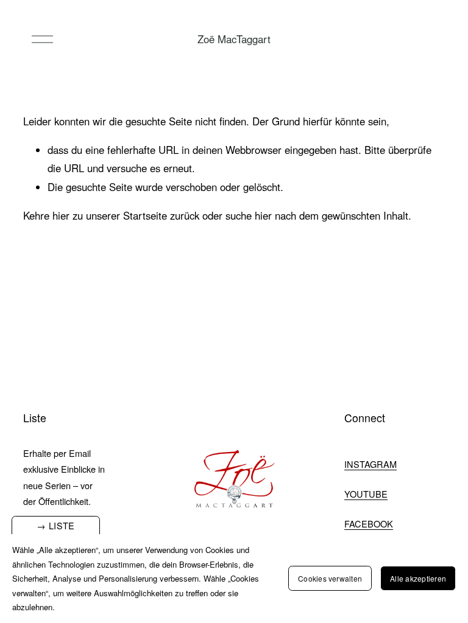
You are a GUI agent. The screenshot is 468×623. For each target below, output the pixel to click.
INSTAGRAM (370, 464)
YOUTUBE (366, 493)
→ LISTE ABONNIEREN (55, 532)
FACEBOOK (368, 523)
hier (60, 215)
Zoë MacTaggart (234, 39)
